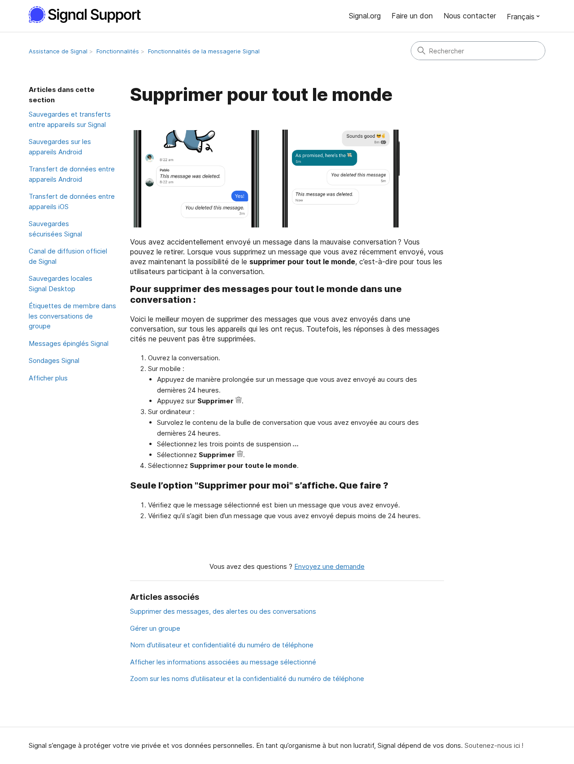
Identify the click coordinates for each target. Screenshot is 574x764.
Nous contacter (470, 15)
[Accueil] (90, 14)
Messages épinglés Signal (69, 343)
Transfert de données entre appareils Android (72, 174)
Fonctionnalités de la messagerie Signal (204, 51)
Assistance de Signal (58, 51)
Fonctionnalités (117, 51)
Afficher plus (48, 378)
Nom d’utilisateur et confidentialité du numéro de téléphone (221, 645)
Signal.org (365, 15)
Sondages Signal (54, 360)
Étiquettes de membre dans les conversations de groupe (72, 315)
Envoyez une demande (329, 566)
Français (521, 17)
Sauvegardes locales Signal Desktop (60, 283)
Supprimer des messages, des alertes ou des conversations (223, 611)
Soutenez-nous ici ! (494, 745)
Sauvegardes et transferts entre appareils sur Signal (70, 119)
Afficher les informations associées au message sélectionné (223, 662)
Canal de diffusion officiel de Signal (68, 256)
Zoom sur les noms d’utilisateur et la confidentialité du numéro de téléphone (247, 678)
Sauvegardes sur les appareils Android (60, 146)
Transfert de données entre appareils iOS (72, 201)
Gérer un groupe (155, 628)
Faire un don (412, 15)
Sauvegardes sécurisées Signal (55, 228)
